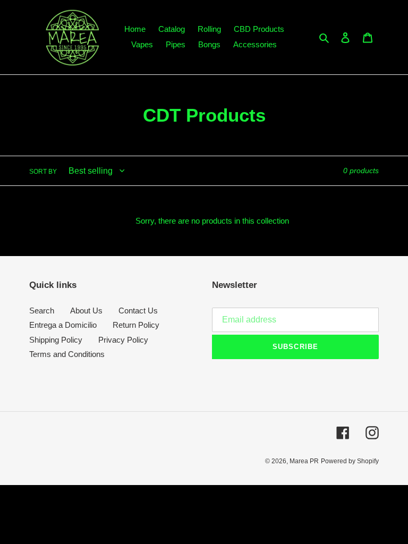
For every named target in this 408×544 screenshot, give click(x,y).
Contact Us (138, 310)
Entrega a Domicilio (63, 324)
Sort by (43, 171)
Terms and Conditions (67, 354)
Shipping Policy (55, 339)
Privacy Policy (123, 339)
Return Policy (136, 324)
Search (41, 310)
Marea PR (304, 461)
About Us (86, 310)
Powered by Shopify (350, 461)
